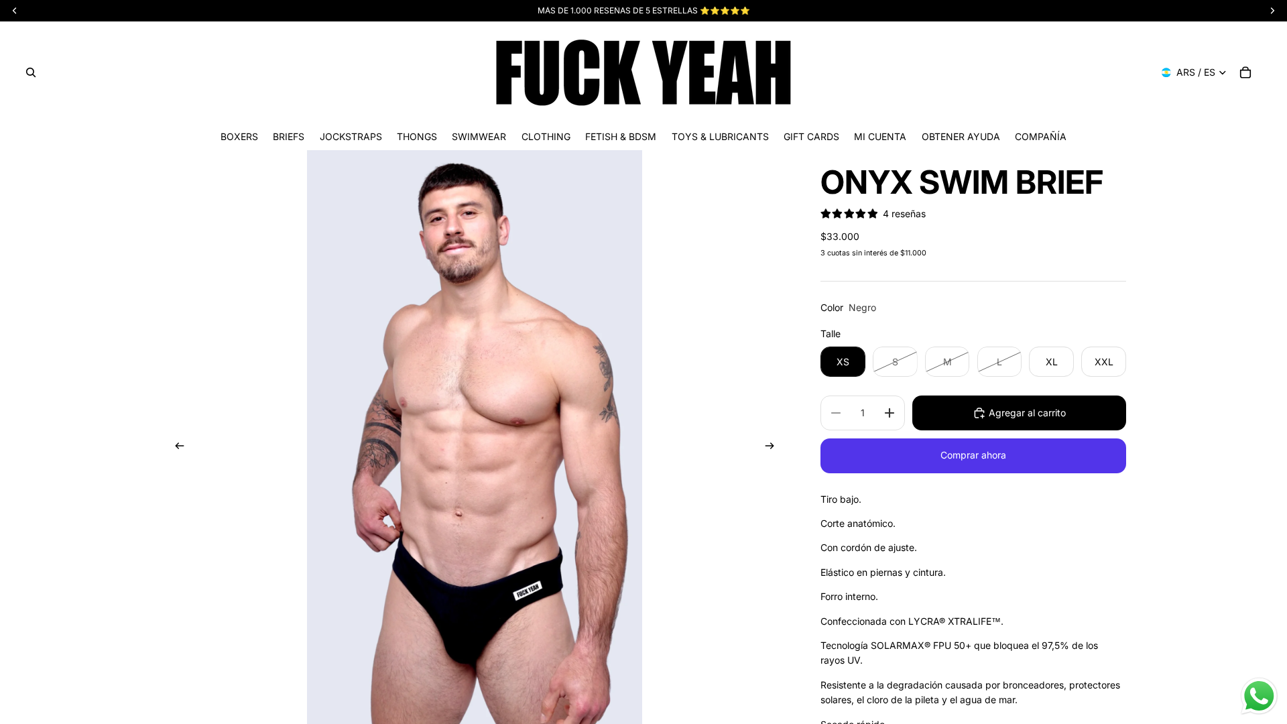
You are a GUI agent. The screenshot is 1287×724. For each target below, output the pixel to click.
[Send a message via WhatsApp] (1259, 696)
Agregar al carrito (1027, 412)
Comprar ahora (973, 455)
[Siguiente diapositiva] (773, 448)
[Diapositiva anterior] (175, 448)
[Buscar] (31, 72)
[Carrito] (1245, 72)
